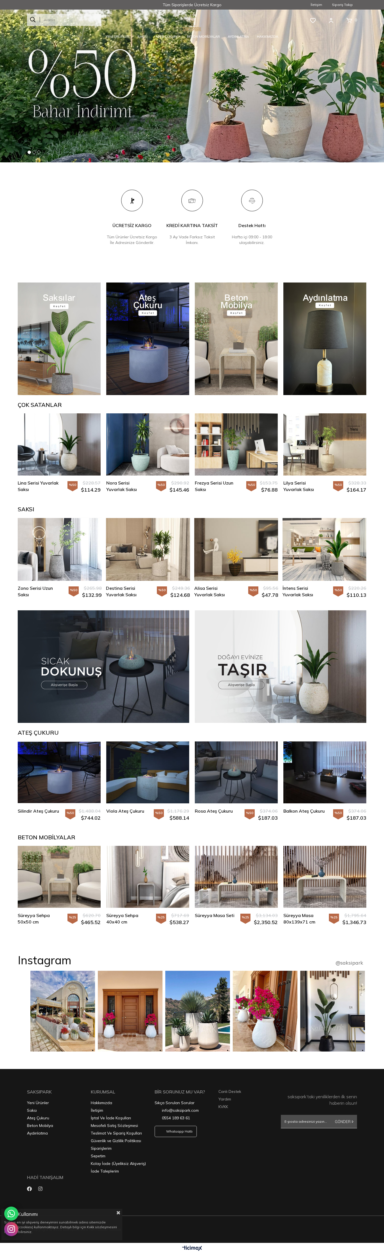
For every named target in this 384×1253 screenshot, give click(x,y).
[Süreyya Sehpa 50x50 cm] (59, 877)
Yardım (224, 1099)
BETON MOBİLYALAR (203, 36)
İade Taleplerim (105, 1171)
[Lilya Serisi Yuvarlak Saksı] (324, 445)
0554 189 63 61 (176, 1118)
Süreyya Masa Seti (214, 915)
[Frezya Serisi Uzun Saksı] (236, 445)
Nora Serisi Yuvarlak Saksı (121, 486)
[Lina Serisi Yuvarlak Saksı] (59, 445)
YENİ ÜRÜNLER (118, 36)
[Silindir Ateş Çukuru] (59, 772)
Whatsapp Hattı (179, 1131)
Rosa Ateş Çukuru (214, 811)
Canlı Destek (229, 1091)
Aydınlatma (37, 1133)
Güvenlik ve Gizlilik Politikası (116, 1141)
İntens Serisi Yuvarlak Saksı (209, 592)
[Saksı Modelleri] (280, 667)
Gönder (343, 1122)
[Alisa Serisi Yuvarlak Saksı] (148, 549)
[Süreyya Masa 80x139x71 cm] (324, 877)
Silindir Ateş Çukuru (38, 811)
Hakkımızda (101, 1103)
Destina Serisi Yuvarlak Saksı (33, 592)
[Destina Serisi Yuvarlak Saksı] (60, 549)
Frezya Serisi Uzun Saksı (214, 486)
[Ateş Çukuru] (103, 667)
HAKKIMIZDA (267, 36)
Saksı (32, 1110)
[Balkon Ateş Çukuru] (324, 772)
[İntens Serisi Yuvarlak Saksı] (236, 549)
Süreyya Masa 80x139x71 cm (299, 919)
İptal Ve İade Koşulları (111, 1118)
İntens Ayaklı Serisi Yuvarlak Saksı (302, 592)
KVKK (223, 1106)
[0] (349, 20)
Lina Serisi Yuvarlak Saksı (38, 486)
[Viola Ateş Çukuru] (147, 772)
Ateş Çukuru (38, 1118)
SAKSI (142, 36)
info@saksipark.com (180, 1110)
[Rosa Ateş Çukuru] (236, 772)
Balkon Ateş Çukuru (304, 811)
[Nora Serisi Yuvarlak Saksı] (147, 445)
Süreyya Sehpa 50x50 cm (34, 919)
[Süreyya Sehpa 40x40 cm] (147, 877)
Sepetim (98, 1156)
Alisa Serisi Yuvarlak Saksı (121, 592)
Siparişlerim (101, 1148)
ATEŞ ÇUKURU (167, 36)
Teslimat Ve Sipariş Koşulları (116, 1133)
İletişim (316, 5)
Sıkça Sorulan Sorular (175, 1103)
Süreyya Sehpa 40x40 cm (122, 919)
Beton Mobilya (40, 1125)
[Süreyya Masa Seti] (236, 877)
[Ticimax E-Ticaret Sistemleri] (192, 1249)
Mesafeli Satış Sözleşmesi (114, 1125)
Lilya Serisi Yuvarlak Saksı (298, 486)
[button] (29, 152)
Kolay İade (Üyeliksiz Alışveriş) (118, 1163)
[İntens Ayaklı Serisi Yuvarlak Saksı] (324, 549)
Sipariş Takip (342, 5)
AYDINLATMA (238, 36)
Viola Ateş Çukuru (125, 811)
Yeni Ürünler (38, 1103)
